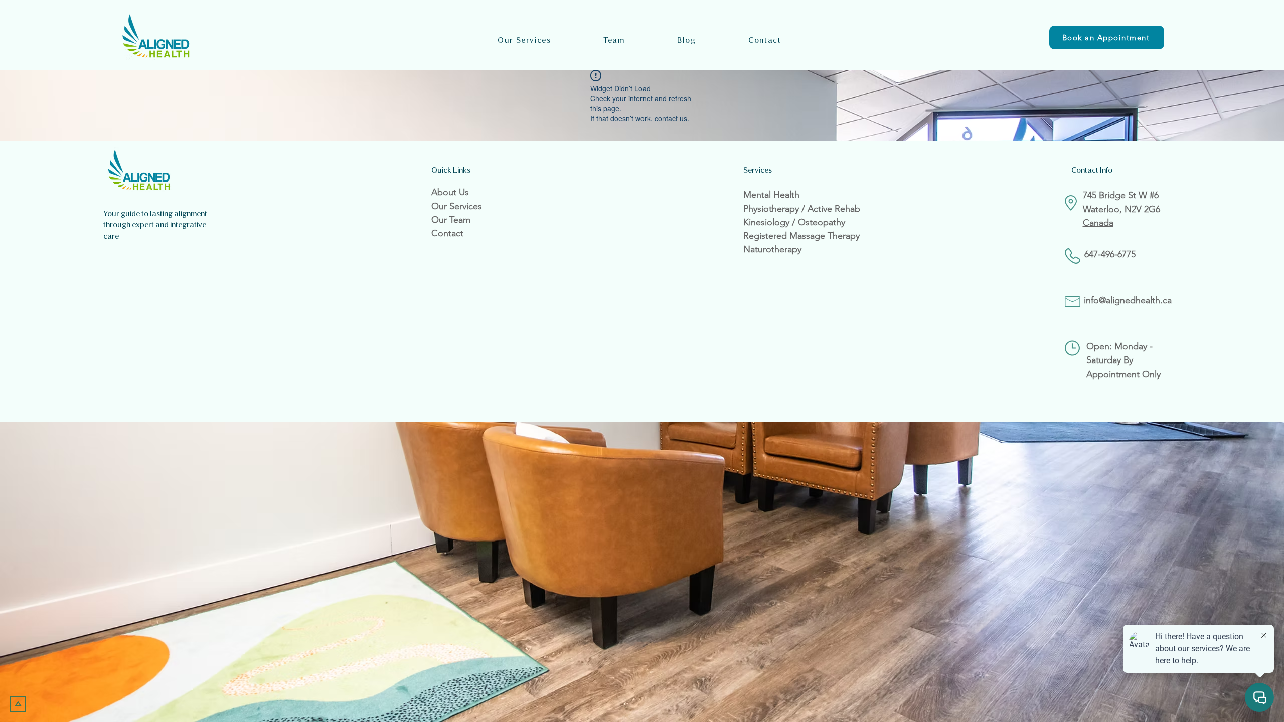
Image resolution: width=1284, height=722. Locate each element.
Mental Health (771, 194)
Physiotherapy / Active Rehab (801, 208)
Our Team (450, 219)
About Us (450, 192)
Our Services (456, 206)
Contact (447, 233)
